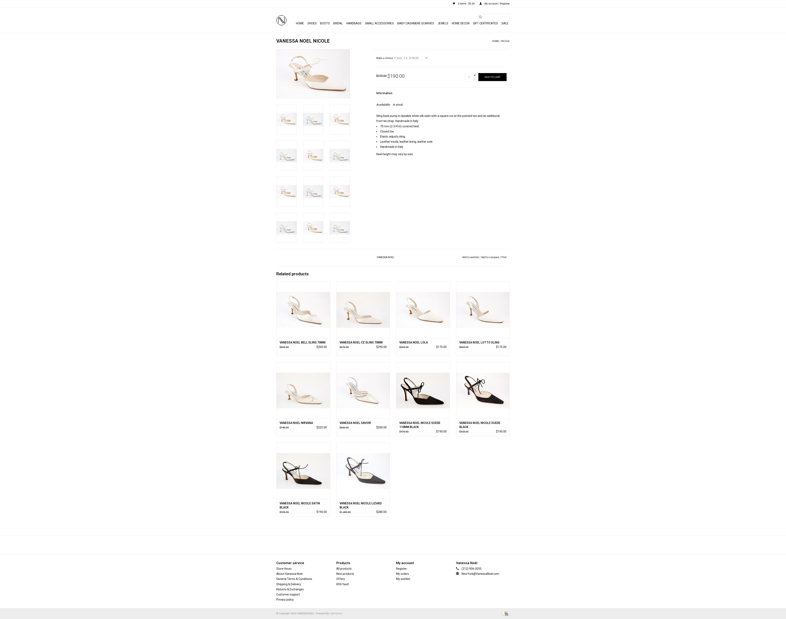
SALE (504, 23)
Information (384, 93)
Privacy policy (285, 599)
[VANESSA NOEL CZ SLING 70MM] (363, 309)
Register (401, 568)
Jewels (443, 23)
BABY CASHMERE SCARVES (415, 23)
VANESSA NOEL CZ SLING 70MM (361, 342)
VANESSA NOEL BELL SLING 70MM (302, 342)
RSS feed (342, 584)
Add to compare (490, 257)
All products (344, 568)
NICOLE (505, 41)
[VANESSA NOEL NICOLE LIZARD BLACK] (363, 471)
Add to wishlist (470, 257)
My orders (402, 573)
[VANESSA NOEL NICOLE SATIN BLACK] (303, 471)
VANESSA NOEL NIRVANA (296, 423)
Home (300, 23)
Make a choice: (385, 58)
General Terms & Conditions (294, 579)
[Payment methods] (505, 613)
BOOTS (325, 23)
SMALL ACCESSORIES (379, 23)
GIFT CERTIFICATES (485, 23)
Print (504, 257)
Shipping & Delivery (288, 584)
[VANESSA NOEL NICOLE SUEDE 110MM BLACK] (423, 390)
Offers (340, 579)
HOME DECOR (461, 23)
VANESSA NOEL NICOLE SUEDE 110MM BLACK (419, 425)
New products (345, 573)
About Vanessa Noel (289, 573)
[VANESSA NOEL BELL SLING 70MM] (303, 309)
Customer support (288, 594)
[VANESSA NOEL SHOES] (281, 20)
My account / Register (497, 3)
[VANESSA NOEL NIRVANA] (303, 390)
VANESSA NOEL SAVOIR (355, 423)
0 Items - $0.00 (466, 3)
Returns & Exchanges (290, 589)
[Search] (479, 17)
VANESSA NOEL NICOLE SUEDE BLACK (479, 425)
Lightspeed (336, 613)
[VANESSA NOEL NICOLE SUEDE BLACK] (483, 390)
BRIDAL (338, 23)
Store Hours (284, 568)
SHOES (312, 23)
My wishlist (403, 579)
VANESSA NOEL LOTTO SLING (479, 342)
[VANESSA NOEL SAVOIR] (363, 390)
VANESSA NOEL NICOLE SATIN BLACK (300, 505)
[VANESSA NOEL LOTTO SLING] (483, 309)
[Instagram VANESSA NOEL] (404, 544)
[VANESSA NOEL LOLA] (423, 309)
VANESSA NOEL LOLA (413, 342)
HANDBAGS (353, 23)
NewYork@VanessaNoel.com (480, 573)
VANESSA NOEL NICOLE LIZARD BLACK (361, 505)
